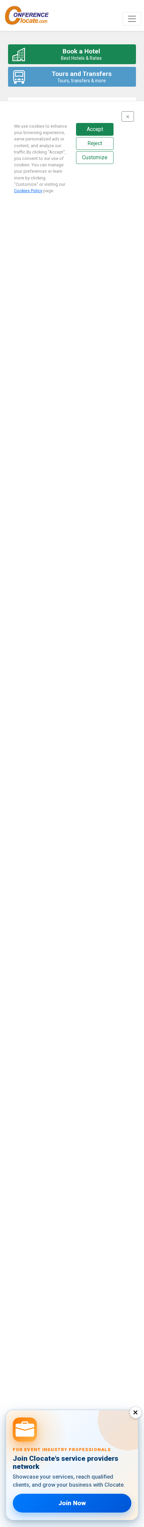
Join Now (72, 1503)
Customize (94, 157)
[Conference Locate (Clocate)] (30, 15)
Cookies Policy (28, 190)
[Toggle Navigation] (132, 19)
